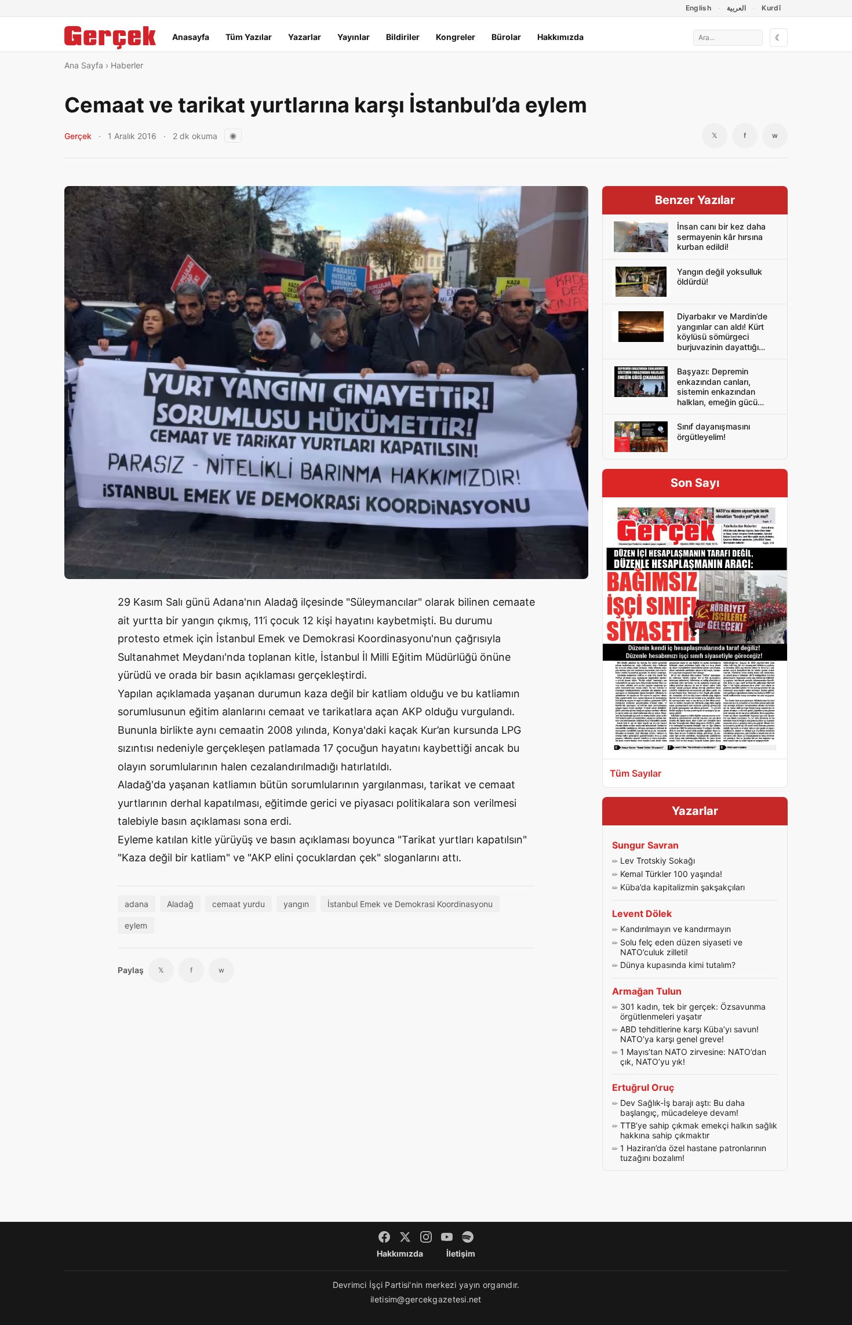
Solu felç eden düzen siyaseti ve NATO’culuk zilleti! (681, 947)
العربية (736, 7)
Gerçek (78, 136)
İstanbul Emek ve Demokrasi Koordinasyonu (410, 904)
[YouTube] (447, 1237)
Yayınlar (353, 37)
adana (136, 904)
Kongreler (455, 37)
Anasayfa (190, 37)
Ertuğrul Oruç (643, 1087)
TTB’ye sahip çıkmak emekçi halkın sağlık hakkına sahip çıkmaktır (698, 1130)
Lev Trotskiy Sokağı (657, 860)
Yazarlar (304, 37)
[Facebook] (384, 1237)
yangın (296, 904)
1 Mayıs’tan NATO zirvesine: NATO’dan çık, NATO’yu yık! (693, 1057)
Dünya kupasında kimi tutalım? (678, 965)
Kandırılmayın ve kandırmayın (675, 929)
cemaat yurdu (238, 904)
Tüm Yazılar (248, 37)
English (699, 7)
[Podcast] (468, 1237)
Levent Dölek (642, 913)
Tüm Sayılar (635, 773)
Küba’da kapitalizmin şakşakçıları (682, 887)
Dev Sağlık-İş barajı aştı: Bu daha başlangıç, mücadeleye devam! (682, 1108)
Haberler (127, 65)
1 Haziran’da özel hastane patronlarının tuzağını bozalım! (693, 1153)
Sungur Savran (645, 845)
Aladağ (180, 904)
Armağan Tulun (647, 991)
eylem (136, 925)
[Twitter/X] (405, 1237)
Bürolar (506, 37)
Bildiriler (403, 37)
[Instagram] (426, 1237)
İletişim (460, 1253)
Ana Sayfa (83, 65)
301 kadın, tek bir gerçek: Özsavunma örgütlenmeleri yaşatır (693, 1012)
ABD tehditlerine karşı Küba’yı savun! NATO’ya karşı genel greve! (689, 1034)
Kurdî (771, 7)
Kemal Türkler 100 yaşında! (671, 874)
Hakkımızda (560, 37)
